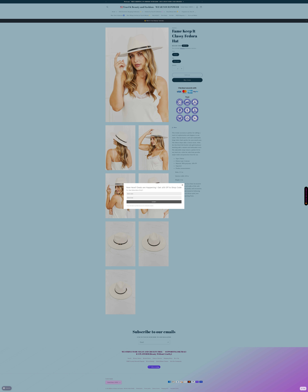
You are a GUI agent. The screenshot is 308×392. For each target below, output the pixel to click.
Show (306, 196)
